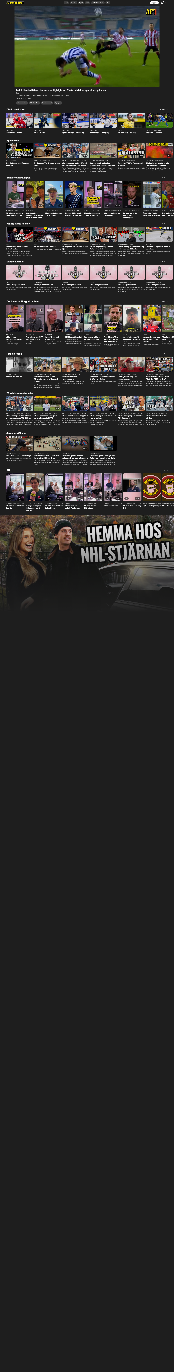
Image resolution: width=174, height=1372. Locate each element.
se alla (165, 109)
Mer (108, 3)
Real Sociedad (47, 103)
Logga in (154, 3)
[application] (87, 46)
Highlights (58, 103)
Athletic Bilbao (34, 103)
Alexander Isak (22, 103)
